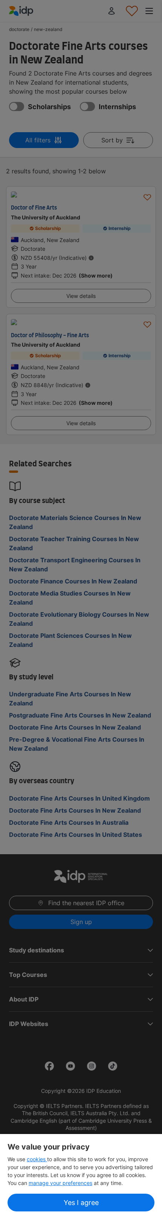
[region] (81, 1178)
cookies (37, 1159)
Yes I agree (81, 1203)
